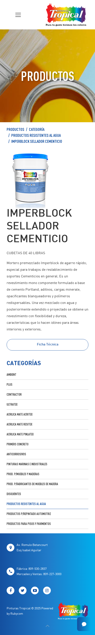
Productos (15, 129)
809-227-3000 (52, 574)
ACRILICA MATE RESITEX (19, 424)
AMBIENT (11, 374)
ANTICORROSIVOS (16, 454)
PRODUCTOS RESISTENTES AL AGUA (36, 135)
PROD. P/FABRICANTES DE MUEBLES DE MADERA (32, 484)
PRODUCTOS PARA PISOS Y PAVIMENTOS (29, 524)
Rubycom (16, 613)
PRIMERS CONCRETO (17, 444)
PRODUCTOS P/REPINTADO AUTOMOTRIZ (29, 514)
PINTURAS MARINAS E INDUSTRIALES (27, 464)
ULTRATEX (12, 404)
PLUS (9, 384)
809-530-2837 (37, 568)
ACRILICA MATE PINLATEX (20, 434)
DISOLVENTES (14, 494)
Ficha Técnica (47, 344)
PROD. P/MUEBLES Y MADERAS (23, 474)
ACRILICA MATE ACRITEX (19, 414)
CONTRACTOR (14, 394)
